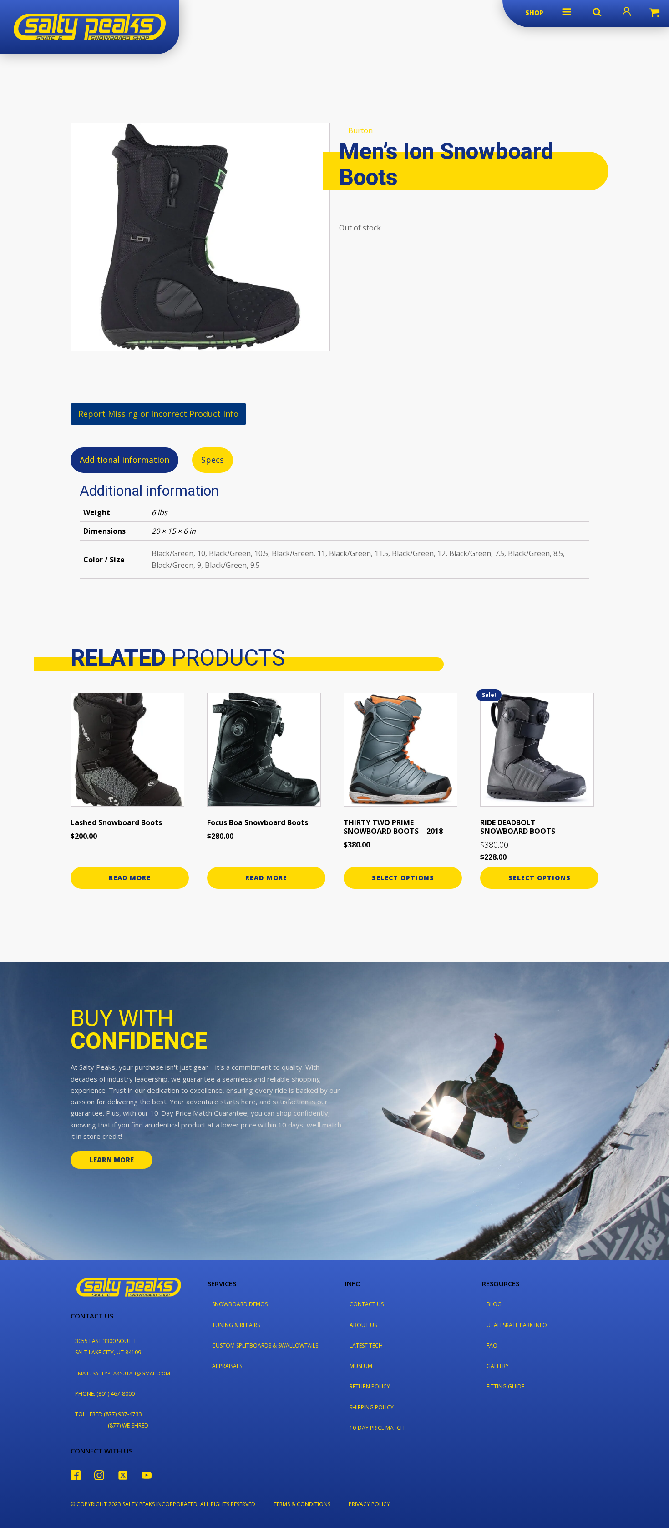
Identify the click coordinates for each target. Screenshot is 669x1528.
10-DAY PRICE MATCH (377, 1428)
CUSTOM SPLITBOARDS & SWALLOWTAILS (265, 1345)
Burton (360, 130)
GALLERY (498, 1366)
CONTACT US (367, 1304)
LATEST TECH (366, 1345)
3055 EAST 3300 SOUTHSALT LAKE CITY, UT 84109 (108, 1346)
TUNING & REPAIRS (236, 1325)
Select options (403, 877)
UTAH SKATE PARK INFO (517, 1325)
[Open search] (597, 12)
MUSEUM (361, 1366)
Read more (130, 877)
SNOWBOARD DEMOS (240, 1304)
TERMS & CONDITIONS (302, 1504)
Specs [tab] (212, 459)
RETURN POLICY (370, 1386)
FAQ (492, 1345)
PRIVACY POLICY (369, 1504)
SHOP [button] (534, 12)
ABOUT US (363, 1325)
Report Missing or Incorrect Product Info (158, 413)
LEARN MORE (111, 1159)
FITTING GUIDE (505, 1386)
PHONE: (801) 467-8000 (105, 1394)
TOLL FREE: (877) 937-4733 (108, 1414)
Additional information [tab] (124, 459)
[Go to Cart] (654, 13)
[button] (567, 12)
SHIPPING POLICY (372, 1407)
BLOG (494, 1304)
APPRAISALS (227, 1366)
